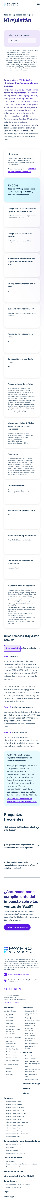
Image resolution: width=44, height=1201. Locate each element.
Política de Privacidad (11, 1002)
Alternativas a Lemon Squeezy (17, 1122)
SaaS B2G (9, 1021)
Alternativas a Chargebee (15, 1116)
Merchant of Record (32, 1021)
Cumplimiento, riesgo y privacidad (18, 1184)
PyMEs (8, 1071)
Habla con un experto (17, 927)
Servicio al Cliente (31, 1043)
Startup (9, 1068)
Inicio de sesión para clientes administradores (22, 1164)
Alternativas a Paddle (14, 1104)
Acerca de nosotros (13, 1171)
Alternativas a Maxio (13, 1119)
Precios (26, 1088)
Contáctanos (10, 1161)
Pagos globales (30, 1018)
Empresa (9, 1074)
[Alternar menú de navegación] (38, 4)
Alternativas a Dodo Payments (17, 1134)
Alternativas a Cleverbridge (16, 1113)
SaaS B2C (9, 1018)
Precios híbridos (12, 1055)
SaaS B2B (9, 1015)
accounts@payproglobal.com (18, 974)
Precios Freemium (12, 1049)
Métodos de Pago (31, 1083)
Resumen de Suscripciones (15, 1153)
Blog (26, 1066)
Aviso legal (9, 1196)
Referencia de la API (13, 1144)
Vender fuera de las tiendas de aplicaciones (13, 1031)
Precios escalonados (13, 1052)
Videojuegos (10, 1026)
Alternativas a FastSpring (15, 1110)
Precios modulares (12, 1061)
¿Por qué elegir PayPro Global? (19, 1176)
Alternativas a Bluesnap (14, 1125)
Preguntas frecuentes (13, 1167)
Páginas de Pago (12, 1150)
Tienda (26, 1093)
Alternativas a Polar (13, 1137)
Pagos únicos (10, 1046)
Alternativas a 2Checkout (15, 1107)
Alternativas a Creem (13, 1128)
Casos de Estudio (31, 1079)
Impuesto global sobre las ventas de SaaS (32, 1013)
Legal (6, 1192)
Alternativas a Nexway (14, 1131)
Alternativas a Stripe (13, 1101)
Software (9, 1024)
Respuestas (29, 1056)
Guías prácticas (30, 1059)
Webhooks (10, 1147)
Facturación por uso (13, 1058)
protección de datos (13, 1187)
